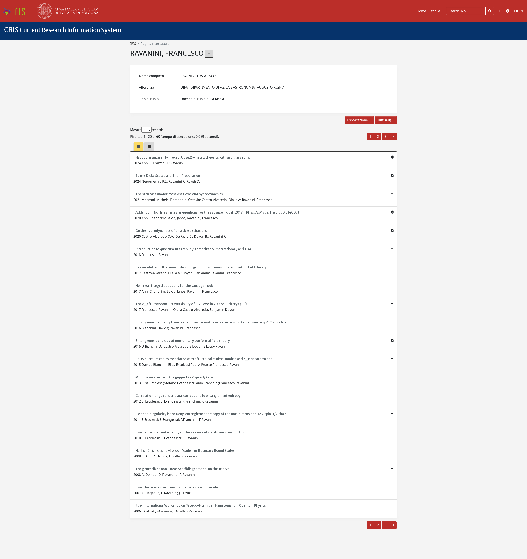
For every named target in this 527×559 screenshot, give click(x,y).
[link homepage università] (67, 10)
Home (421, 11)
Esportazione (358, 120)
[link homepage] (15, 11)
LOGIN (518, 11)
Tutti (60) (384, 120)
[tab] (138, 146)
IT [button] (498, 11)
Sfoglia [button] (434, 11)
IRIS (133, 43)
